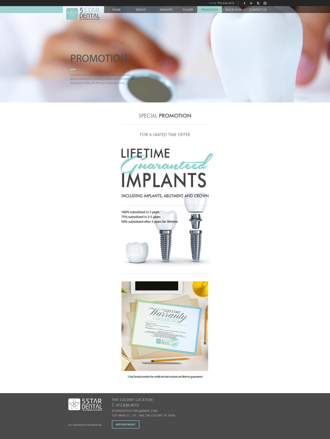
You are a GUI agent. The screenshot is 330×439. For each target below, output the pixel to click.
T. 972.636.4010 (125, 405)
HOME (116, 9)
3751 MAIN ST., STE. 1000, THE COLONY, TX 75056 (143, 415)
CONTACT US (257, 9)
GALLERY (188, 9)
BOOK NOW (234, 9)
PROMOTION (209, 9)
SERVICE (141, 9)
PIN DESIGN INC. (94, 425)
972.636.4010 (225, 3)
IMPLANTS (166, 9)
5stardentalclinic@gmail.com (134, 411)
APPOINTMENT (126, 424)
